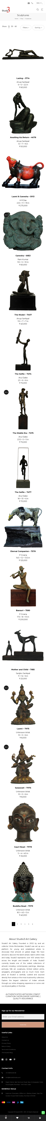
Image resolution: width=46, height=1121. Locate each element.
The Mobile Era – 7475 (23, 433)
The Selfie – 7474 (23, 374)
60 (16, 26)
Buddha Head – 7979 (23, 906)
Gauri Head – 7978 (23, 847)
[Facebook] (2, 1059)
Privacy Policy (6, 1043)
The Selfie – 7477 (23, 492)
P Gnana (23, 555)
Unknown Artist (23, 732)
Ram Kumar (23, 259)
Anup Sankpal (23, 82)
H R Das (23, 200)
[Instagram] (6, 1059)
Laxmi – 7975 (23, 729)
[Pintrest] (14, 1059)
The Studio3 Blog (7, 1052)
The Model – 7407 (23, 315)
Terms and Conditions (9, 1049)
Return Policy (6, 1046)
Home (16, 18)
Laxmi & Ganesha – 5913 (23, 197)
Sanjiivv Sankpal (23, 673)
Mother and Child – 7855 (23, 670)
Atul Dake (23, 378)
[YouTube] (10, 1059)
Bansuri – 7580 (23, 610)
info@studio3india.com (13, 1077)
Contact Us (5, 1040)
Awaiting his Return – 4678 (23, 137)
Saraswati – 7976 (23, 788)
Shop (21, 18)
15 (9, 26)
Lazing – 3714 (23, 78)
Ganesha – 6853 (23, 256)
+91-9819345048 (11, 1073)
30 (12, 26)
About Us (5, 1037)
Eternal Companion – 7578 (23, 551)
